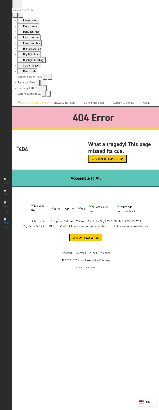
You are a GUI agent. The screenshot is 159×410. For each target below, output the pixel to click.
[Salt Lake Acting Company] (32, 103)
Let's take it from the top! (107, 158)
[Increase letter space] (49, 94)
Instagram (67, 253)
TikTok (93, 253)
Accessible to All (86, 178)
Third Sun (89, 267)
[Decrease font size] (38, 82)
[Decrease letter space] (44, 94)
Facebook (81, 253)
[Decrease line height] (40, 88)
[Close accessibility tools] (20, 15)
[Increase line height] (45, 88)
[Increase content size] (50, 77)
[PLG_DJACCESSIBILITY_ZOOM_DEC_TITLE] (45, 77)
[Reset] (15, 15)
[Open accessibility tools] (17, 4)
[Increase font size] (42, 82)
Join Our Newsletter (86, 237)
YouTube (105, 253)
